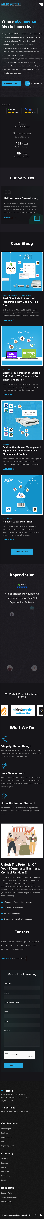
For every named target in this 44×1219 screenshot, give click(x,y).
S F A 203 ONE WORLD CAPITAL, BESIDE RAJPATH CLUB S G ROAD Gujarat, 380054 (15, 1097)
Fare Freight (6, 1128)
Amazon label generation (18, 522)
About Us (5, 1158)
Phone (6, 1021)
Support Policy (6, 1193)
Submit (13, 1065)
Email (6, 1012)
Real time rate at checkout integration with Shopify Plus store (20, 301)
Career (3, 1180)
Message (7, 1030)
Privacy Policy (6, 1201)
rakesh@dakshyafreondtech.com (14, 1111)
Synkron (4, 1133)
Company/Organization (12, 1002)
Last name (7, 993)
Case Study (5, 1176)
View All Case (22, 551)
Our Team (5, 1171)
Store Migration (16, 198)
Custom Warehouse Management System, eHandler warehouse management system (22, 450)
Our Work (5, 1167)
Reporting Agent (7, 1146)
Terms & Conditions (9, 1197)
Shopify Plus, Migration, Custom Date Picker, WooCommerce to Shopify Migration (22, 376)
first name (7, 984)
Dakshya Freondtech (20, 1215)
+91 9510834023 (19, 958)
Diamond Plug (6, 1137)
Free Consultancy (11, 83)
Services (4, 1163)
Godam (4, 1141)
